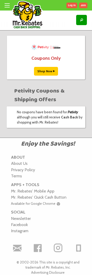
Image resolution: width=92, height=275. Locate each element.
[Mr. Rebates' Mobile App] (79, 248)
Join (83, 5)
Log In (72, 5)
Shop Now (45, 71)
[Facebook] (38, 248)
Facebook (19, 224)
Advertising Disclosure (48, 272)
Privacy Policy (23, 169)
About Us (19, 163)
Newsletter (21, 218)
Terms (16, 175)
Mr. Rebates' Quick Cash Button (38, 197)
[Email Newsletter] (17, 248)
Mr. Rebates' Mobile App (32, 190)
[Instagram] (58, 248)
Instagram (19, 230)
